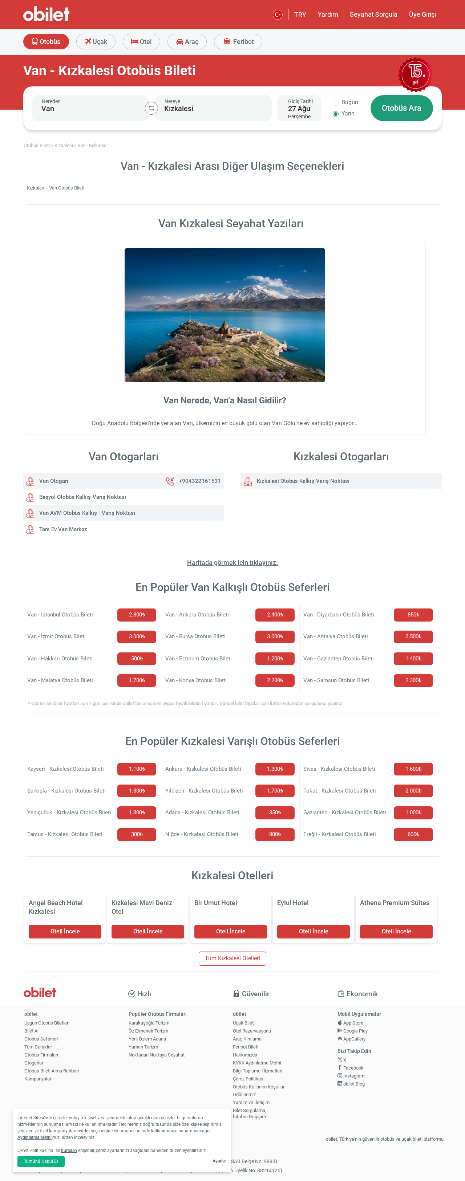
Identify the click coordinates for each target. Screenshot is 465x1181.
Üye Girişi (422, 14)
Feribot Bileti (245, 1047)
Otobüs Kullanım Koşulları (259, 1087)
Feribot (243, 41)
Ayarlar (219, 1161)
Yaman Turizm (143, 1047)
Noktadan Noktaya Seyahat (157, 1055)
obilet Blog (353, 1084)
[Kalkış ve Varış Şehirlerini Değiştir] (151, 108)
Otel (145, 41)
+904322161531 (200, 481)
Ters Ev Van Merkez (62, 529)
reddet (83, 1130)
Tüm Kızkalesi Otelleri (232, 958)
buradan (69, 1150)
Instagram (353, 1076)
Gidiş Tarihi (300, 101)
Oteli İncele (65, 931)
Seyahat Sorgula (373, 14)
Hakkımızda (245, 1055)
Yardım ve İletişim (251, 1102)
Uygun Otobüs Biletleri (46, 1023)
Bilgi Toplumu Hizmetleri (257, 1071)
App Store (352, 1023)
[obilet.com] (64, 20)
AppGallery (353, 1039)
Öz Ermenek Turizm (148, 1031)
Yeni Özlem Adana (147, 1039)
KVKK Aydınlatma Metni (257, 1063)
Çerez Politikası (248, 1079)
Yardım (328, 14)
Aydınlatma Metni (34, 1137)
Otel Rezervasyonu (252, 1031)
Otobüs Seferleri (41, 1039)
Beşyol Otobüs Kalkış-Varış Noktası (82, 497)
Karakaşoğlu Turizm (149, 1023)
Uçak (99, 41)
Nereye (172, 101)
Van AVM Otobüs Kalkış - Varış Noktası (86, 513)
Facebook (353, 1068)
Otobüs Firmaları (41, 1055)
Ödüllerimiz (244, 1094)
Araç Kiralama (247, 1039)
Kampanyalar (37, 1079)
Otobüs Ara (401, 108)
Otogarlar (33, 1063)
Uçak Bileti (244, 1023)
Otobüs (49, 41)
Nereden (51, 101)
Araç (190, 41)
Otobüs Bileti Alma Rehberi (51, 1071)
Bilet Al (31, 1031)
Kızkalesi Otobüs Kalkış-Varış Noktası (302, 481)
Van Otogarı (53, 481)
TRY (300, 15)
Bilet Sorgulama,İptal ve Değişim (249, 1113)
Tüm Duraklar (38, 1047)
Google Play (355, 1031)
